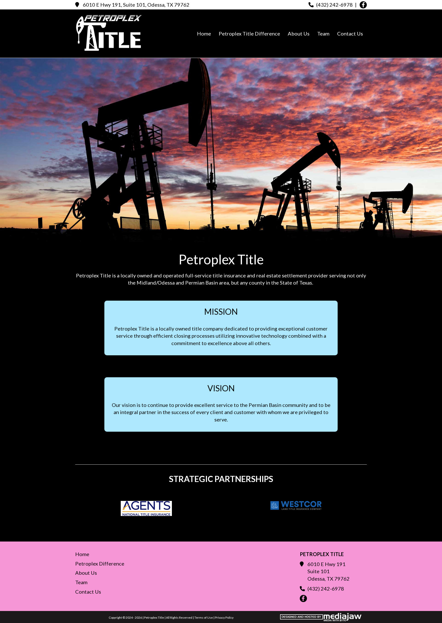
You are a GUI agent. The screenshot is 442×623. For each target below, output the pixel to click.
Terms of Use (203, 617)
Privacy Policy (224, 617)
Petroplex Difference (99, 563)
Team (323, 33)
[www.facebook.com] (363, 4)
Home (204, 33)
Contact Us (350, 33)
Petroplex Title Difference (249, 33)
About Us (299, 33)
